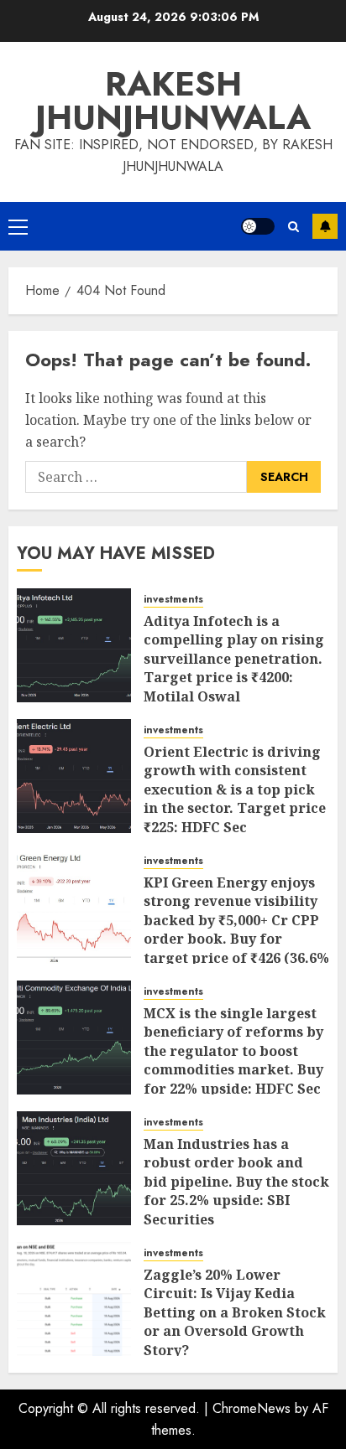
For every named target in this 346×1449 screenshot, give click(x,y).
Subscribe (325, 226)
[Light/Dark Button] (258, 226)
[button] (18, 226)
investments (173, 600)
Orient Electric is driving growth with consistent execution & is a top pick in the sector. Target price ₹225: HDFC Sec (235, 789)
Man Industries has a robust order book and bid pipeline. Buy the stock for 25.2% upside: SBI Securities (236, 1182)
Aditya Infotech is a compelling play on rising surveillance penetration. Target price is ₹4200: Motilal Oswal (234, 659)
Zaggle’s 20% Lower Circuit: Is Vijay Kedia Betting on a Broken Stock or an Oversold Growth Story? (235, 1312)
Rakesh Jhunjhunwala (173, 101)
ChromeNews (251, 1408)
